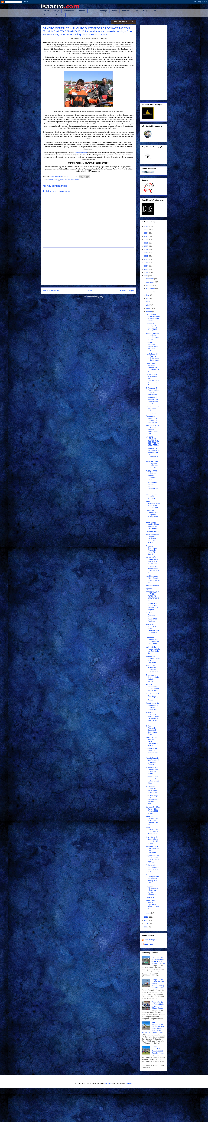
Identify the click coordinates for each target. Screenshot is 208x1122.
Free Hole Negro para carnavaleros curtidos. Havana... (152, 800)
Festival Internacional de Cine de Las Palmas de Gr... (152, 687)
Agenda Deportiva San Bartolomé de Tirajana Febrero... (152, 761)
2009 (146, 920)
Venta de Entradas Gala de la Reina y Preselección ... (152, 831)
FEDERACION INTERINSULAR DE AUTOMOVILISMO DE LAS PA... (152, 380)
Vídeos (82, 11)
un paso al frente (152, 585)
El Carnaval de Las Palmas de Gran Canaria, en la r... (152, 868)
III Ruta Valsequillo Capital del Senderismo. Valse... (151, 730)
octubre (149, 285)
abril (148, 305)
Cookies (47, 15)
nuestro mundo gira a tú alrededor (151, 496)
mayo (148, 302)
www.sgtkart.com (81, 153)
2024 (146, 233)
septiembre (150, 288)
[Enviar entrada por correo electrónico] (75, 176)
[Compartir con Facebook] (87, 177)
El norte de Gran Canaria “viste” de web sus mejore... (152, 770)
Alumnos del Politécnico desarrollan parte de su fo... (153, 669)
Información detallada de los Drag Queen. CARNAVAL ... (153, 659)
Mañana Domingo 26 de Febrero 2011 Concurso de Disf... (152, 336)
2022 (146, 239)
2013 (146, 269)
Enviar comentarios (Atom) (93, 297)
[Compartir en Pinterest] (89, 177)
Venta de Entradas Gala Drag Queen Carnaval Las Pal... (152, 820)
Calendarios (69, 11)
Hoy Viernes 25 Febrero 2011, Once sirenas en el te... (152, 400)
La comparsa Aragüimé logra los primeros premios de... (152, 525)
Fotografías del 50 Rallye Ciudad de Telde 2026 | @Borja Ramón (158, 1005)
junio (148, 298)
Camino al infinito (152, 531)
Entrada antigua (127, 291)
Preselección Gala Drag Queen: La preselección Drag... (153, 697)
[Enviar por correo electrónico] (80, 177)
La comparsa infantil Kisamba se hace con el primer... (153, 317)
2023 (146, 236)
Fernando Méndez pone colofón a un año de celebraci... (152, 890)
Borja (145, 11)
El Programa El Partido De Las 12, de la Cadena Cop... (152, 391)
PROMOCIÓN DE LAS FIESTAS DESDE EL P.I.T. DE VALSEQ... (153, 560)
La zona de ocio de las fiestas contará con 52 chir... (152, 780)
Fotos (114, 11)
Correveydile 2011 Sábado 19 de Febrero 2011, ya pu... (153, 810)
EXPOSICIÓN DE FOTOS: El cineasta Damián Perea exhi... (152, 430)
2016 (146, 259)
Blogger (129, 1083)
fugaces (149, 589)
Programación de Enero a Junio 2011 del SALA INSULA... (152, 859)
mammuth (107, 1083)
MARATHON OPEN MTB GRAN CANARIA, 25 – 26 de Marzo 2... (152, 629)
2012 (146, 272)
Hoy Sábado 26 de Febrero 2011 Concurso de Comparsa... (152, 357)
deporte (51, 180)
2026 (146, 226)
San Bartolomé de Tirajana (69, 180)
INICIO (46, 11)
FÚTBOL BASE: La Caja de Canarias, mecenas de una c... (152, 475)
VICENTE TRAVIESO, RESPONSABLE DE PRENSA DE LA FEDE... (152, 441)
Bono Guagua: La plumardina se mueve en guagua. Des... (152, 706)
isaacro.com (148, 944)
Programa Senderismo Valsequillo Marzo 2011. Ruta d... (151, 550)
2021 (146, 243)
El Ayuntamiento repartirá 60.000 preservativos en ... (152, 486)
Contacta (59, 15)
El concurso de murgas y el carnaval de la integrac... (152, 606)
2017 (146, 256)
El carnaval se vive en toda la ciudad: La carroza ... (152, 678)
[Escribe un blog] (82, 177)
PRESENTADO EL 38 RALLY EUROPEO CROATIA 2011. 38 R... (152, 596)
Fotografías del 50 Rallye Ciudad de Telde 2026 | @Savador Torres (158, 960)
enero (148, 913)
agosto (149, 292)
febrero (149, 312)
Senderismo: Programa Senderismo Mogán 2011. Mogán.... (152, 617)
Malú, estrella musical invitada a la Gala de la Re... (153, 650)
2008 (146, 924)
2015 (146, 263)
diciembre (150, 279)
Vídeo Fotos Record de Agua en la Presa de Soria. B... (152, 905)
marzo (149, 308)
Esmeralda (150, 897)
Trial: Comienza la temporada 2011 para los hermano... (152, 410)
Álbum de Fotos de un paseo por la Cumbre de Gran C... (152, 465)
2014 (146, 266)
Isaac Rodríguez (150, 940)
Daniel (155, 11)
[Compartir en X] (84, 177)
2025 (146, 230)
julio (148, 295)
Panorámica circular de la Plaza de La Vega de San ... (152, 419)
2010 (146, 917)
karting (57, 180)
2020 (146, 246)
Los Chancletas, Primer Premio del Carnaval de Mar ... (153, 570)
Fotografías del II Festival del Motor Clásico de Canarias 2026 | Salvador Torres (158, 984)
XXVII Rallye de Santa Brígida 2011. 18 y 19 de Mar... (152, 840)
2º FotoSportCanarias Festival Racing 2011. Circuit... (152, 879)
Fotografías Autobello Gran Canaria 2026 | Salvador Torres (158, 1050)
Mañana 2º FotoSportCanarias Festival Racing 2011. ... (152, 327)
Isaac (92, 11)
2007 (146, 927)
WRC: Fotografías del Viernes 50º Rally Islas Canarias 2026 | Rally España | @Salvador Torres (153, 1027)
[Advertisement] (88, 266)
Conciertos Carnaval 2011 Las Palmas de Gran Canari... (152, 641)
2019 (146, 249)
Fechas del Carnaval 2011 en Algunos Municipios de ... (152, 515)
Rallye (56, 11)
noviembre (150, 282)
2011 (146, 276)
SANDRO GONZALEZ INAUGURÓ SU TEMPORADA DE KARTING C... (152, 718)
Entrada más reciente (52, 291)
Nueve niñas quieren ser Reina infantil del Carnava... (152, 789)
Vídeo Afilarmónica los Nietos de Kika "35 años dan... (153, 504)
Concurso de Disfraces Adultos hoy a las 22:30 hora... (152, 346)
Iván (136, 11)
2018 (146, 253)
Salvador (125, 11)
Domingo (103, 11)
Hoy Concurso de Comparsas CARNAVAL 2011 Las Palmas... (152, 539)
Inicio (90, 291)
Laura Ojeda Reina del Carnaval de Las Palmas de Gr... (152, 367)
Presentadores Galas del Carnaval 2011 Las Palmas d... (152, 752)
